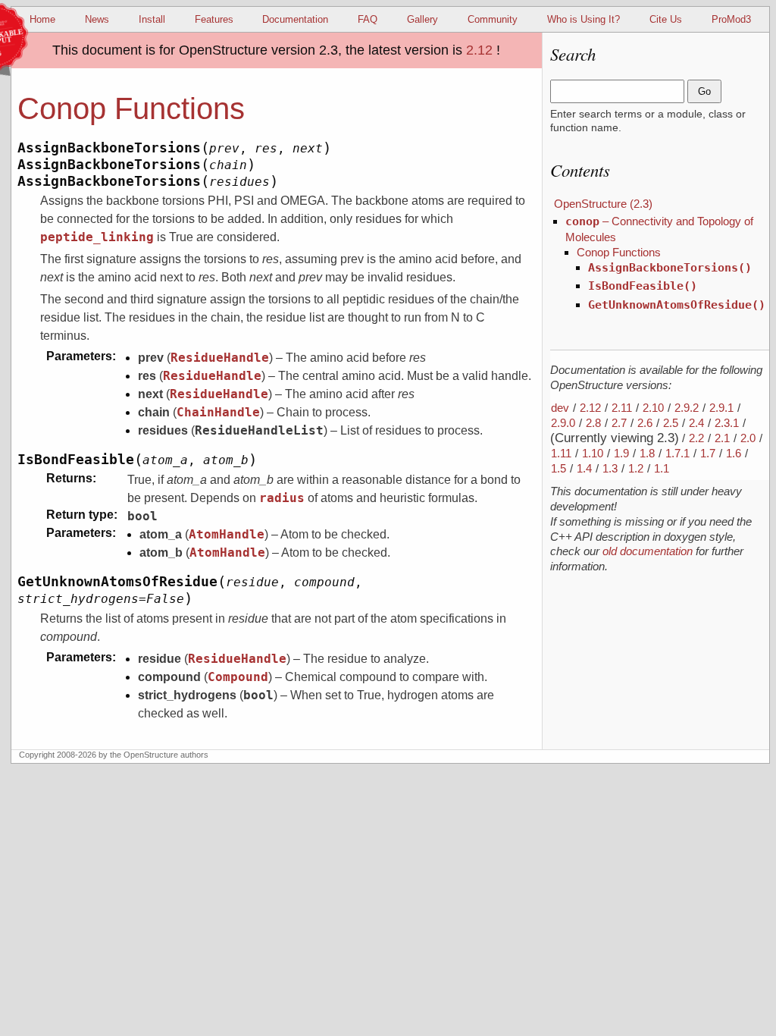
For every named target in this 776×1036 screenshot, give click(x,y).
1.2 (635, 468)
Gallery (422, 19)
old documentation (647, 551)
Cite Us (665, 19)
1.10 (592, 453)
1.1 (661, 468)
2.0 (748, 438)
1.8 (647, 453)
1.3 (610, 468)
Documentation (295, 19)
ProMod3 (731, 19)
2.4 (696, 422)
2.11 (622, 407)
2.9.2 (686, 407)
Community (493, 19)
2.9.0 (563, 422)
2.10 (653, 407)
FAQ (367, 19)
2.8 (593, 422)
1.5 (558, 468)
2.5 (670, 422)
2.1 (722, 438)
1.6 (733, 453)
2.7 (619, 422)
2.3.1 (727, 422)
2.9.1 (721, 407)
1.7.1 (677, 453)
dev (560, 407)
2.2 (696, 438)
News (97, 19)
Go (704, 91)
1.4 (584, 468)
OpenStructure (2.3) (603, 203)
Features (214, 19)
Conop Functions (619, 252)
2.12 (479, 50)
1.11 (561, 453)
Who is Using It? (583, 19)
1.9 (621, 453)
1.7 (707, 453)
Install (152, 19)
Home (42, 19)
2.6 (644, 422)
